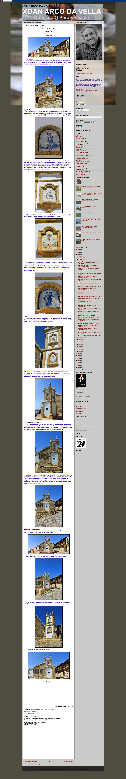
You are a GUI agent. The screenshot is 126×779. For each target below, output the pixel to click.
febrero (80, 349)
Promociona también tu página (81, 430)
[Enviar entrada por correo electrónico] (46, 709)
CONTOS (78, 144)
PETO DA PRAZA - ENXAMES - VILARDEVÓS (88, 311)
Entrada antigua (68, 761)
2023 (79, 254)
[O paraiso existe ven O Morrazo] (76, 429)
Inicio (50, 761)
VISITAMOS (78, 172)
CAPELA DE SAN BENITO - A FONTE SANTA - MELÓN (90, 286)
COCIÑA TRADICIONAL (81, 143)
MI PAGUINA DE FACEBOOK (82, 397)
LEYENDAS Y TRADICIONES (82, 155)
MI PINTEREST (79, 392)
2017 (79, 360)
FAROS (77, 149)
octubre (80, 261)
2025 (79, 251)
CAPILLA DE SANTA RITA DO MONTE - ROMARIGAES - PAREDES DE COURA (90, 200)
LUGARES (78, 157)
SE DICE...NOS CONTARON (82, 171)
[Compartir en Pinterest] (53, 709)
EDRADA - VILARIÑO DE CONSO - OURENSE (91, 213)
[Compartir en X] (51, 709)
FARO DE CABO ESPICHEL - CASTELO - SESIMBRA (89, 331)
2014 (79, 365)
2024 (79, 252)
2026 (79, 249)
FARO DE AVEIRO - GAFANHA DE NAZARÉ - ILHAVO (89, 335)
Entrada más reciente (30, 761)
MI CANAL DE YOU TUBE (81, 403)
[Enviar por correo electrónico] (48, 709)
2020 (79, 355)
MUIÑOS (78, 160)
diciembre (81, 257)
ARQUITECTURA (79, 139)
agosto (80, 339)
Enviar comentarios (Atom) (36, 764)
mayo (80, 344)
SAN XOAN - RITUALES (81, 169)
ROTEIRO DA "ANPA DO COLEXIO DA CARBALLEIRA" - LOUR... (86, 301)
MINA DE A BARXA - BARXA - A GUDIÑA (87, 315)
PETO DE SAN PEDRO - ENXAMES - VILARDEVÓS (89, 323)
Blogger (86, 769)
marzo (80, 348)
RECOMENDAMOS (80, 168)
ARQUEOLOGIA (79, 138)
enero (80, 351)
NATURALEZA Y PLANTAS (82, 161)
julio (80, 341)
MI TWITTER (79, 413)
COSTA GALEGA (79, 146)
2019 (79, 357)
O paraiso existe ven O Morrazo (81, 427)
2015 (79, 363)
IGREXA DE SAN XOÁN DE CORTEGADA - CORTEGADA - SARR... (87, 266)
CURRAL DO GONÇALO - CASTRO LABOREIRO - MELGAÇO (89, 227)
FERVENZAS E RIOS (80, 150)
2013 (79, 367)
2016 (79, 362)
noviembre (81, 259)
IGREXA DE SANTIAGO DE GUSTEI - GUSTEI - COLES (90, 296)
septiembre (81, 337)
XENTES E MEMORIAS (81, 174)
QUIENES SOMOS (80, 166)
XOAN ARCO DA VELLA (37, 6)
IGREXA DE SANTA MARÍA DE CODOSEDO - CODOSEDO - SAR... (87, 277)
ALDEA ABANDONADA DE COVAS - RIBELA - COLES (89, 282)
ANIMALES (78, 136)
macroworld (71, 769)
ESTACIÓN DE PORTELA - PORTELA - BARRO (92, 232)
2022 (79, 256)
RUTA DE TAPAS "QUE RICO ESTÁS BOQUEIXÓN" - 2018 (89, 180)
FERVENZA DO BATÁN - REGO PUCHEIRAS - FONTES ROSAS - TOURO (91, 187)
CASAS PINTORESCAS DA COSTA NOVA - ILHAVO (89, 298)
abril (80, 346)
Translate (86, 112)
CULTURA (78, 147)
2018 (79, 358)
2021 (79, 353)
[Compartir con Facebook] (52, 709)
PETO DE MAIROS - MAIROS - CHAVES (86, 322)
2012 (79, 369)
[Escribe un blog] (49, 709)
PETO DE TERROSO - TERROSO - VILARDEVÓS (88, 317)
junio (80, 342)
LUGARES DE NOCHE (81, 158)
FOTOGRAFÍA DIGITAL (81, 152)
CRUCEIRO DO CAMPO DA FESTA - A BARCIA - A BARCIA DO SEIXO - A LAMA (91, 194)
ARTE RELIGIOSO (33, 711)
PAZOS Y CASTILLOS (81, 163)
